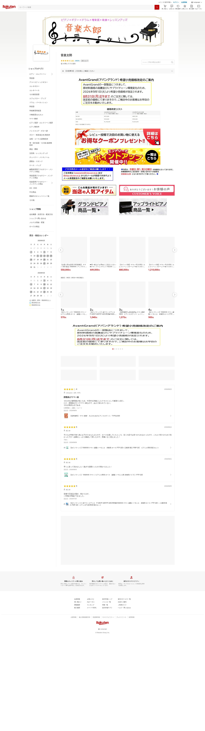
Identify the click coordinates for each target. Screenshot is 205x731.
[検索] (157, 13)
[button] (196, 8)
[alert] (118, 76)
